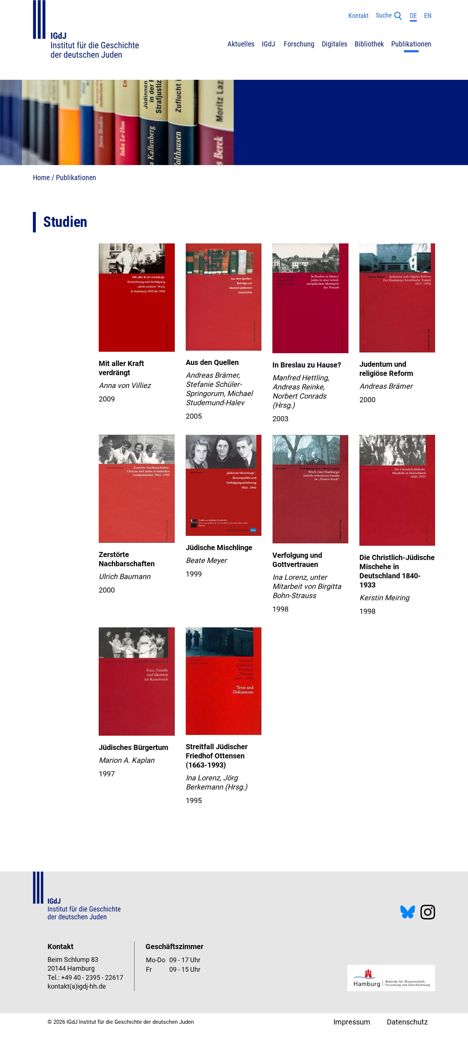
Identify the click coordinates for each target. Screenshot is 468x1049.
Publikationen (76, 177)
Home (41, 177)
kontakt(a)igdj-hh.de (77, 986)
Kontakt (358, 15)
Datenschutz (407, 1022)
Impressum (351, 1022)
